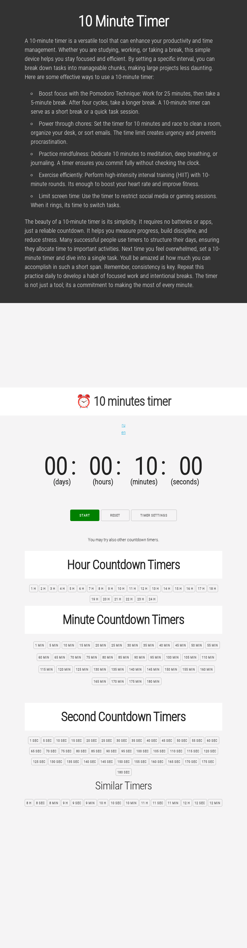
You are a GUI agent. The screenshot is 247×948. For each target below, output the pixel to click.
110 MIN (208, 657)
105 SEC (159, 751)
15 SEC (76, 741)
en (123, 432)
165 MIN (100, 682)
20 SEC (91, 741)
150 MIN (171, 670)
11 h (144, 803)
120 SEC (210, 751)
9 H (110, 589)
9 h (65, 803)
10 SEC (61, 741)
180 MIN (153, 682)
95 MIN (155, 657)
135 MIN (117, 670)
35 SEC (137, 741)
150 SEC (123, 762)
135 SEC (73, 762)
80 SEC (81, 751)
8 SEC (40, 803)
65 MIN (60, 657)
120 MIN (64, 670)
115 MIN (46, 670)
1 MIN (39, 645)
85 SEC (96, 751)
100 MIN (172, 657)
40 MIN (164, 645)
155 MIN (189, 670)
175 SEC (208, 762)
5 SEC (47, 741)
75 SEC (66, 751)
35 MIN (148, 645)
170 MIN (117, 682)
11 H (132, 589)
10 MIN (69, 645)
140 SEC (90, 762)
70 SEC (51, 751)
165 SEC (174, 762)
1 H (33, 589)
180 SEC (123, 772)
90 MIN (139, 657)
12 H (144, 589)
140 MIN (135, 670)
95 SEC (126, 751)
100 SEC (142, 751)
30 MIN (132, 645)
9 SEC (77, 803)
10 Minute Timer (123, 21)
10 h (102, 803)
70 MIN (75, 657)
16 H (189, 589)
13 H (155, 589)
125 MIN (82, 670)
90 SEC (111, 751)
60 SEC (212, 741)
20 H (106, 599)
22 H (129, 599)
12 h (186, 803)
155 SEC (140, 762)
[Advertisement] (123, 345)
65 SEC (36, 751)
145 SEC (107, 762)
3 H (52, 589)
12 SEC (200, 803)
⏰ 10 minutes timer (123, 401)
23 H (140, 599)
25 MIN (116, 645)
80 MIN (107, 657)
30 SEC (122, 741)
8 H (101, 589)
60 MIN (44, 657)
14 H (167, 589)
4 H (62, 589)
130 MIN (100, 670)
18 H (212, 589)
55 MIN (212, 645)
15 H (178, 589)
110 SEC (176, 751)
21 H (117, 599)
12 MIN (215, 803)
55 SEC (197, 741)
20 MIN (100, 645)
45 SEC (167, 741)
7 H (91, 589)
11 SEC (158, 803)
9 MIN (90, 803)
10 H (121, 589)
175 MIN (135, 682)
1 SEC (34, 741)
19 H (95, 599)
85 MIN (123, 657)
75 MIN (91, 657)
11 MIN (173, 803)
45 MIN (180, 645)
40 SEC (152, 741)
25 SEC (107, 741)
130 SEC (56, 762)
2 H (43, 589)
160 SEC (157, 762)
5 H (72, 589)
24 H (152, 599)
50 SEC (182, 741)
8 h (29, 803)
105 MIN (190, 657)
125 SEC (39, 762)
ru (123, 425)
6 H (81, 589)
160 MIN (206, 670)
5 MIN (53, 645)
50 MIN (196, 645)
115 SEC (193, 751)
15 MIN (85, 645)
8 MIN (53, 803)
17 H (201, 589)
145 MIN (153, 670)
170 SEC (191, 762)
